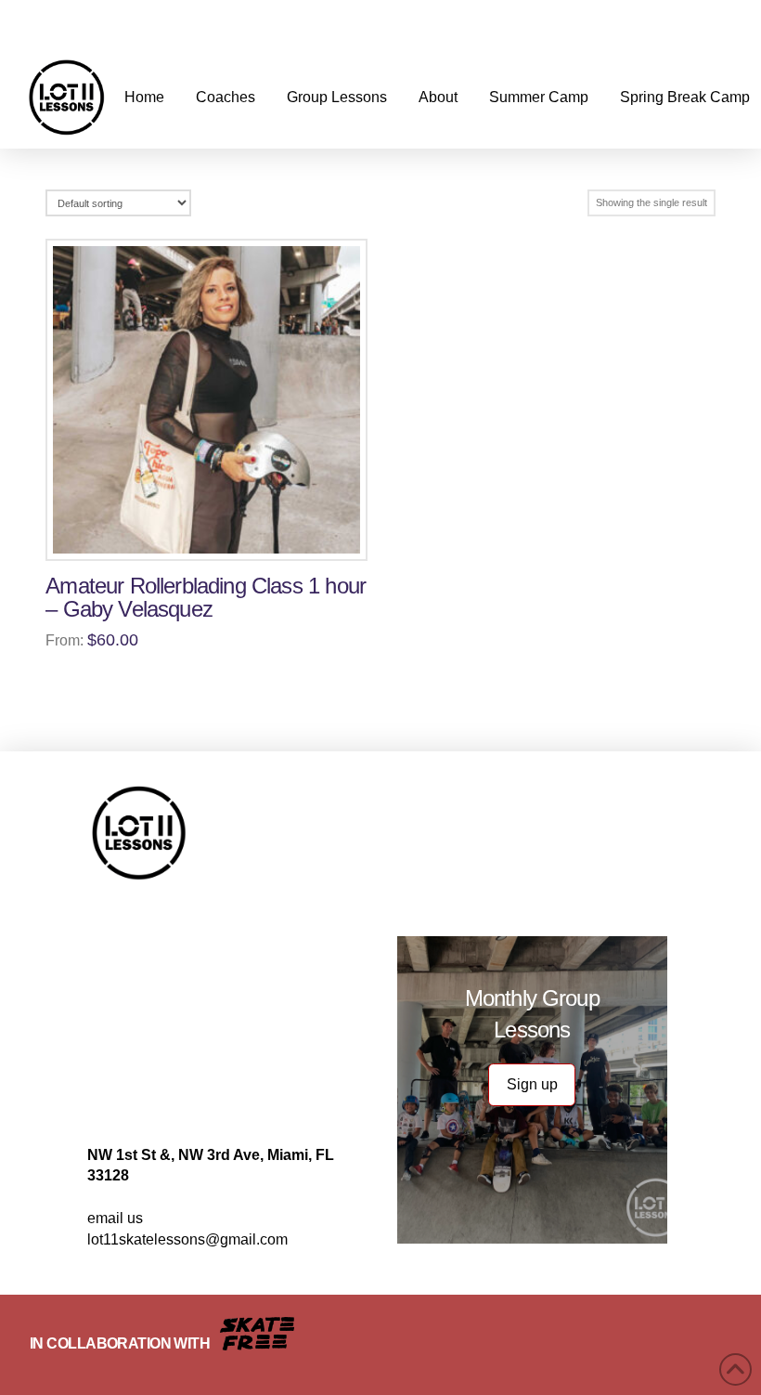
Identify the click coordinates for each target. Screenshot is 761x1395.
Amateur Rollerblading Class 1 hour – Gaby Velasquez (205, 597)
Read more (215, 534)
